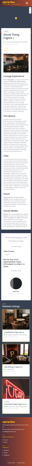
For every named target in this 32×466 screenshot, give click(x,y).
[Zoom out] (30, 10)
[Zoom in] (30, 8)
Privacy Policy (21, 463)
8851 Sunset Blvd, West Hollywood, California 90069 (17, 406)
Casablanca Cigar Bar (13, 332)
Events (5, 442)
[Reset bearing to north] (30, 12)
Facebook (6, 450)
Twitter (6, 453)
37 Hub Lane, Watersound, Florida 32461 (16, 42)
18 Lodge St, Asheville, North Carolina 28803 (17, 335)
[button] (16, 18)
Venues (6, 31)
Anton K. (16, 291)
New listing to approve (13, 367)
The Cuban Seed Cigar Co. (14, 404)
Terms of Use (11, 463)
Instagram (6, 455)
